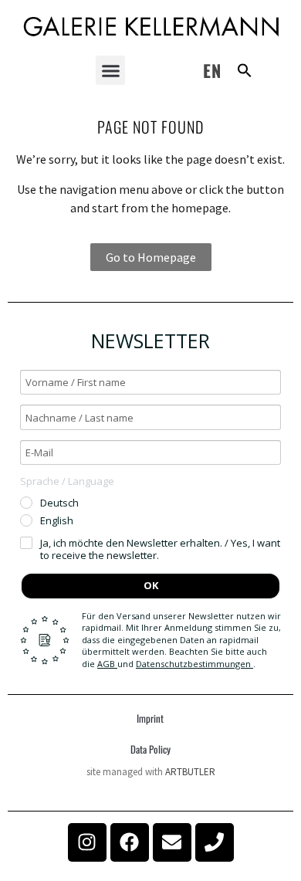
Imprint (150, 718)
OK (151, 585)
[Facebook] (129, 842)
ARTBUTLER (190, 771)
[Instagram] (87, 842)
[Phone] (214, 842)
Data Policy (150, 749)
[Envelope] (172, 842)
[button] (110, 70)
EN (212, 70)
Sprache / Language (67, 481)
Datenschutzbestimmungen (194, 663)
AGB (107, 663)
